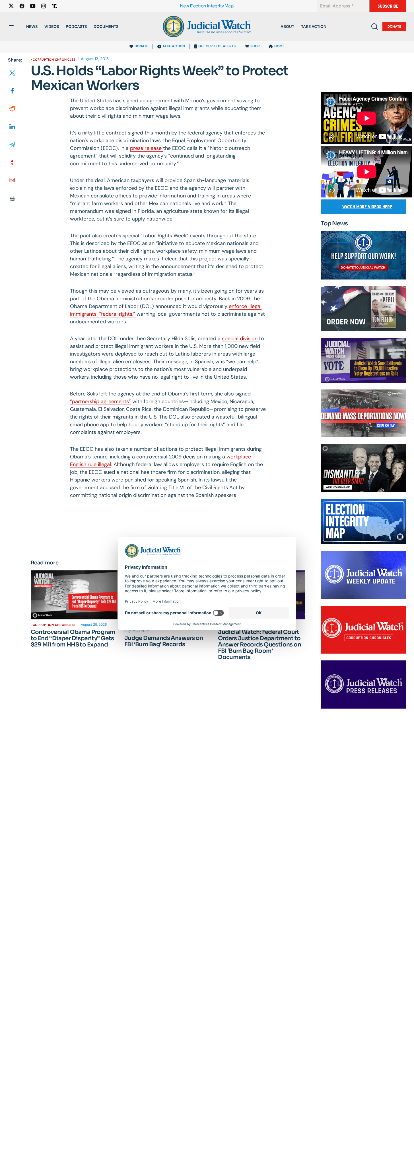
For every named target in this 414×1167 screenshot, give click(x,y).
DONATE (141, 46)
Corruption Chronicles (54, 59)
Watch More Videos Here (367, 206)
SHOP (254, 46)
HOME (279, 46)
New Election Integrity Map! (207, 6)
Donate (394, 26)
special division (240, 338)
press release (146, 148)
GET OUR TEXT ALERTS (217, 46)
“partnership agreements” (100, 401)
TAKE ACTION (173, 46)
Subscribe (388, 6)
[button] (11, 26)
